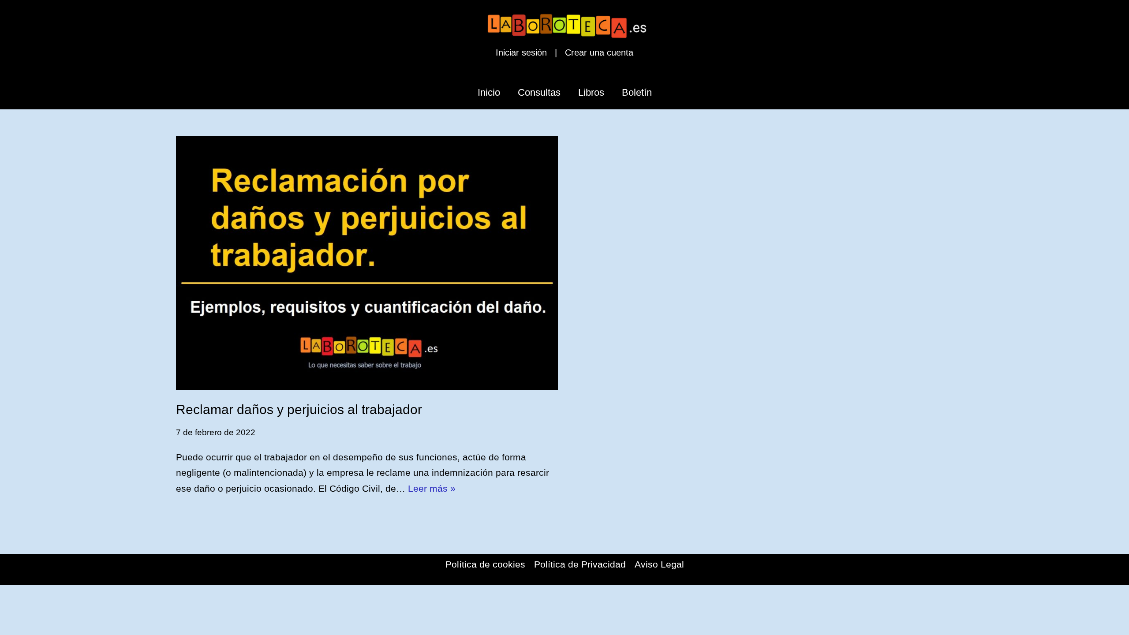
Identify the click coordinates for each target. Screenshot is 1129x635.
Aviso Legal (659, 564)
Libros (591, 92)
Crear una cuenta (599, 52)
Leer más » (432, 488)
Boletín (637, 92)
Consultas (539, 92)
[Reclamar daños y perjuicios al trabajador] (367, 263)
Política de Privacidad (580, 564)
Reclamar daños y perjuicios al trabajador (299, 409)
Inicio (489, 92)
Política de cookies (485, 564)
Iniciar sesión (521, 52)
